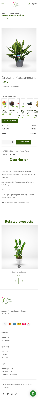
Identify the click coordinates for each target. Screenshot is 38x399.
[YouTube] (12, 394)
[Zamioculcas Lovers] (19, 247)
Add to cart (23, 142)
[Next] (7, 19)
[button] (33, 393)
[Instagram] (16, 394)
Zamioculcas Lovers (19, 272)
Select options (19, 266)
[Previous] (3, 19)
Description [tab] (19, 159)
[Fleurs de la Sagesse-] (16, 4)
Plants (27, 151)
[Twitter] (8, 394)
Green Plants (19, 151)
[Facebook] (3, 394)
